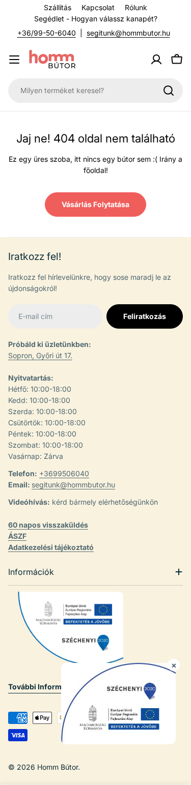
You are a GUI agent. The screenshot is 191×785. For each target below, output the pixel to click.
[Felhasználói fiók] (156, 59)
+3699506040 (64, 473)
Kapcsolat (98, 7)
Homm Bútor (57, 767)
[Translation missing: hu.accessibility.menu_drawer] (14, 59)
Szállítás (57, 7)
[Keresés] (168, 90)
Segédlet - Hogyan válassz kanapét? (95, 18)
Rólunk (136, 7)
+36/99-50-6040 (46, 32)
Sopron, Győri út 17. (40, 355)
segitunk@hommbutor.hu (128, 32)
